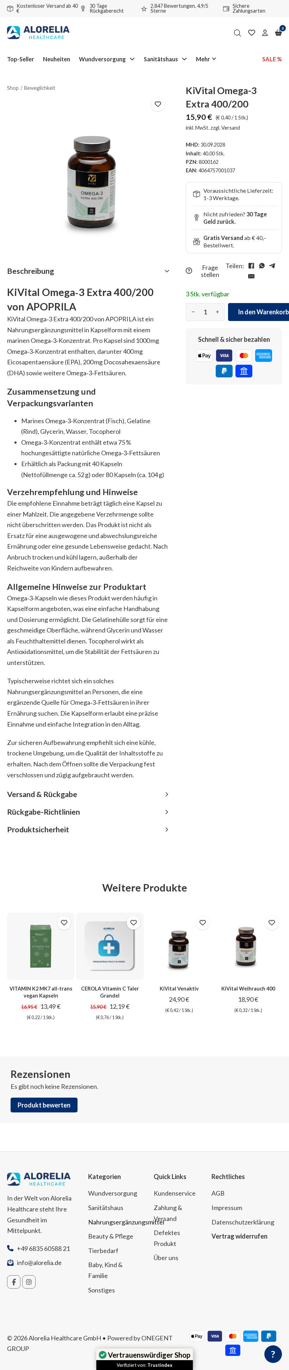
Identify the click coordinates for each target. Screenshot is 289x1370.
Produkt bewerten (44, 1105)
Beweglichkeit (39, 88)
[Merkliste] (251, 32)
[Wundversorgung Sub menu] (132, 59)
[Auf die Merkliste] (158, 104)
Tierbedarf (103, 1250)
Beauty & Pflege (110, 1236)
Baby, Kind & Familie (105, 1270)
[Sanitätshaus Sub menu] (184, 59)
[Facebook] (251, 265)
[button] (87, 271)
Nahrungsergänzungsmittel (115, 1222)
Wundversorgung (102, 59)
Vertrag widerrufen (239, 1236)
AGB (218, 1193)
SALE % (272, 59)
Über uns (166, 1257)
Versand (230, 128)
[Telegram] (272, 265)
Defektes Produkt (167, 1238)
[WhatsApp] (262, 265)
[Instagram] (29, 1282)
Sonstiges (101, 1290)
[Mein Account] (265, 32)
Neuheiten (56, 59)
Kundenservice (175, 1193)
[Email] (251, 276)
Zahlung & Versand (168, 1213)
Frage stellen (210, 271)
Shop (13, 88)
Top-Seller (20, 59)
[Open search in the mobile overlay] (237, 32)
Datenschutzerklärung (242, 1222)
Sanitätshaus (161, 59)
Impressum (226, 1207)
